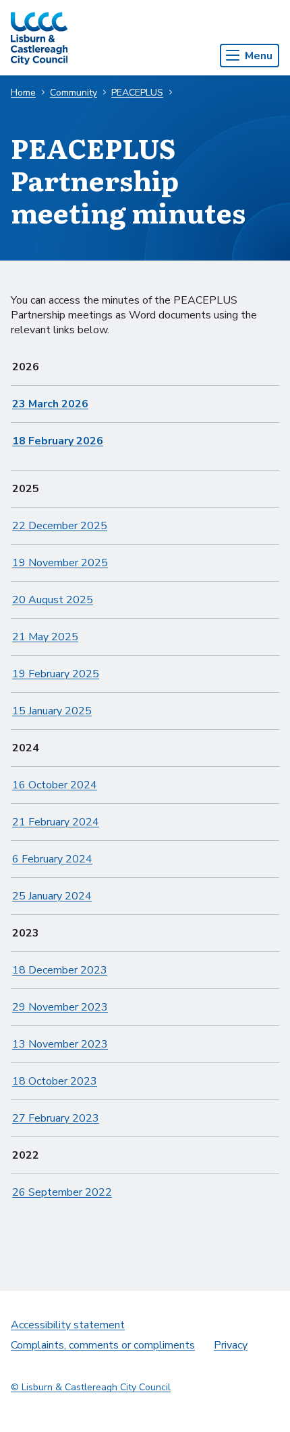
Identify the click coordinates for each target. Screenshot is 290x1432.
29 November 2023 (60, 1007)
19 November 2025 (60, 562)
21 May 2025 (45, 636)
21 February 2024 (55, 822)
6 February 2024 (52, 859)
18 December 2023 (59, 970)
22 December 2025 (59, 525)
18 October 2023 (54, 1081)
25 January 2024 (52, 896)
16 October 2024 (54, 785)
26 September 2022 (62, 1192)
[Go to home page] (39, 38)
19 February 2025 (55, 674)
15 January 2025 (52, 711)
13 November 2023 (60, 1044)
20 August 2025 (52, 599)
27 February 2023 (55, 1118)
